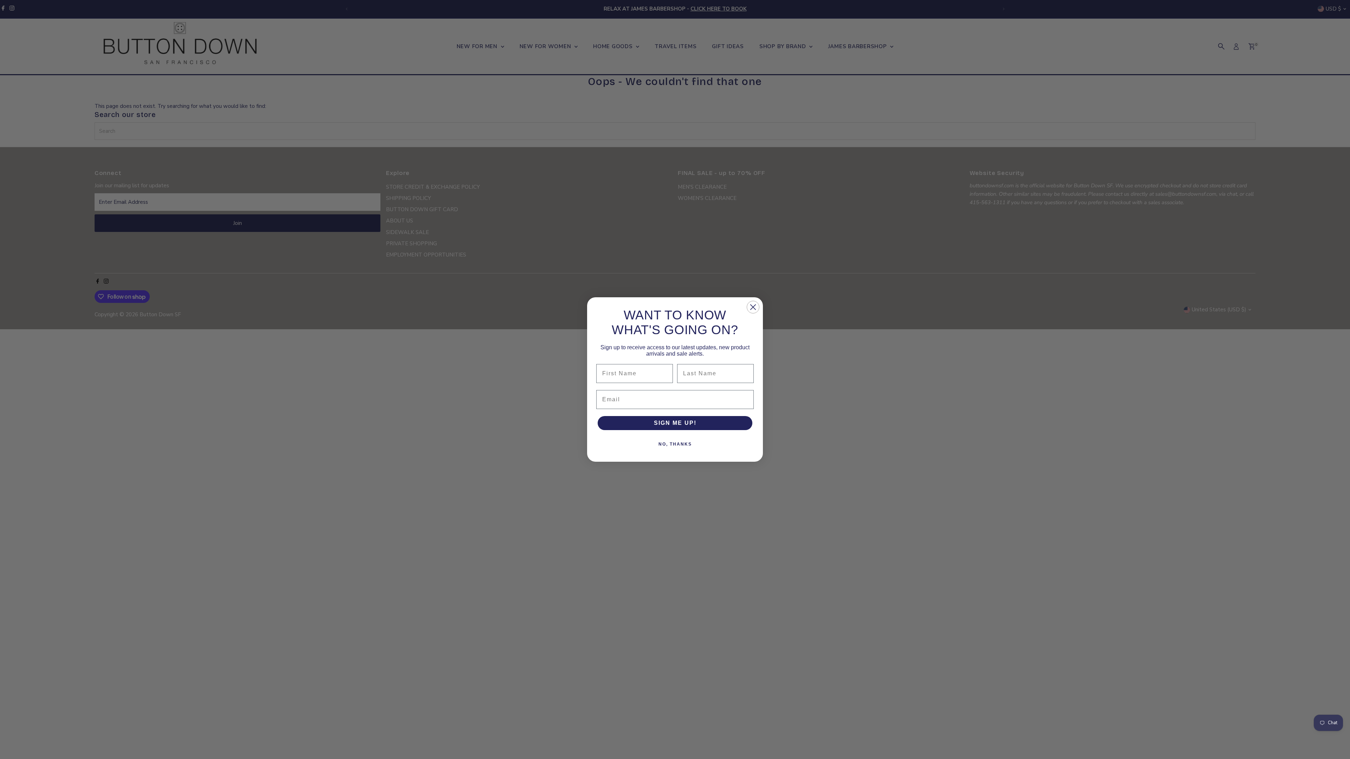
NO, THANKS (675, 444)
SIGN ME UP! (675, 423)
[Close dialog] (753, 307)
